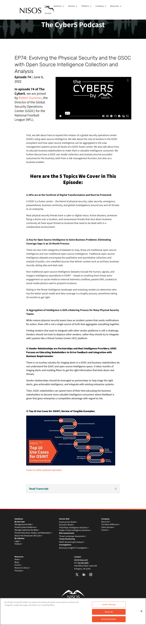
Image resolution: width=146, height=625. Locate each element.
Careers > (105, 530)
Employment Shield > (68, 522)
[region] (73, 611)
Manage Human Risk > (24, 524)
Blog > (17, 562)
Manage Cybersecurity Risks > (27, 530)
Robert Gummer (30, 97)
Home (47, 6)
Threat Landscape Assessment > (72, 536)
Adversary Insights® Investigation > (74, 548)
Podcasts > (19, 570)
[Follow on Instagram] (91, 574)
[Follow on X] (77, 574)
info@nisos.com (81, 559)
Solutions (57, 6)
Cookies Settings (109, 604)
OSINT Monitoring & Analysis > (72, 542)
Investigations (65, 544)
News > (18, 559)
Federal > (18, 544)
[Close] (141, 611)
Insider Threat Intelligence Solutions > (75, 530)
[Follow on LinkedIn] (84, 574)
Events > (18, 565)
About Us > (105, 521)
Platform (85, 6)
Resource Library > (22, 567)
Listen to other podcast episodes (44, 470)
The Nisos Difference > (110, 524)
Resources (114, 6)
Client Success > (108, 527)
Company (100, 6)
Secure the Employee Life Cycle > (28, 535)
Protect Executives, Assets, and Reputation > (33, 532)
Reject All (108, 612)
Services (71, 6)
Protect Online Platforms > (26, 527)
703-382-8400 (83, 562)
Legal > (18, 541)
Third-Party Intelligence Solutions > (74, 527)
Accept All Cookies (108, 619)
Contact (48, 13)
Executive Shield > (66, 524)
